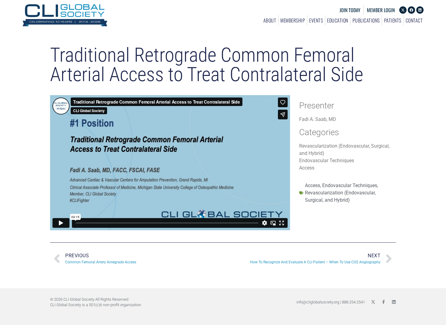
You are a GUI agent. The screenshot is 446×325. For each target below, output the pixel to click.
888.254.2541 (353, 302)
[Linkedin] (420, 10)
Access (312, 185)
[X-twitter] (403, 10)
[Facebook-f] (383, 302)
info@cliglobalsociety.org (317, 302)
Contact (414, 20)
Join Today (350, 10)
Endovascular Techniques (349, 185)
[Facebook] (411, 10)
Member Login (381, 10)
